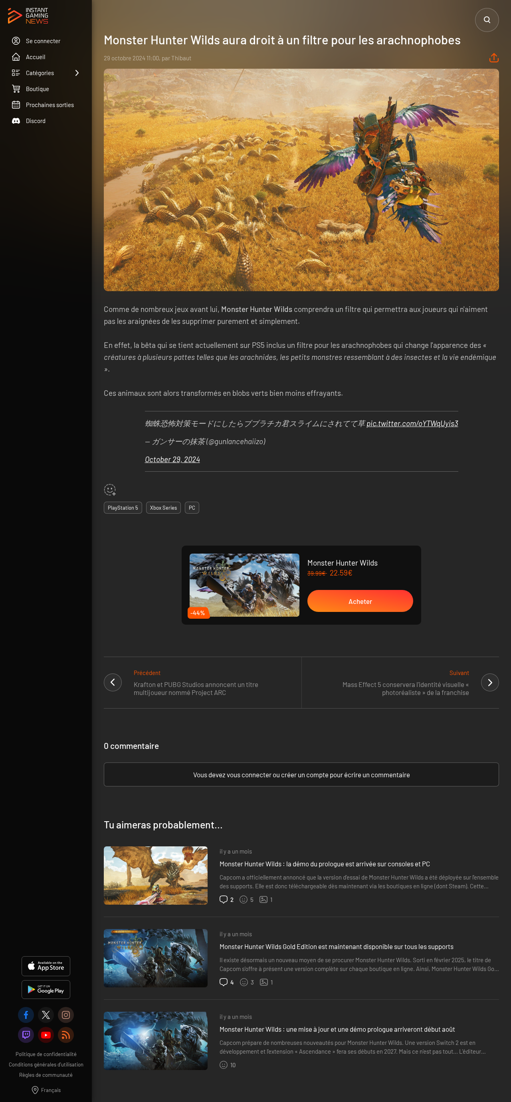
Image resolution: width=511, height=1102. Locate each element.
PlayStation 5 (123, 507)
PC (192, 507)
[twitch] (26, 1035)
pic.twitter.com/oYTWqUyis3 (412, 423)
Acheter (360, 601)
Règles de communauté (46, 1075)
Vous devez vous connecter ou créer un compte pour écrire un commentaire (301, 774)
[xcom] (46, 1015)
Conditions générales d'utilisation (46, 1064)
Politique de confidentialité (46, 1054)
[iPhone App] (46, 966)
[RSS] (66, 1035)
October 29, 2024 (172, 459)
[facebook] (26, 1015)
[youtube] (46, 1035)
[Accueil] (28, 16)
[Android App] (46, 989)
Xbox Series (163, 507)
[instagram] (66, 1015)
